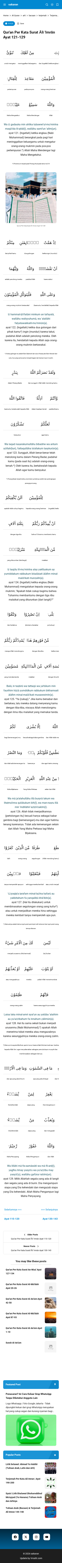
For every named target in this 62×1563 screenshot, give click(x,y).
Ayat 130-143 (50, 1218)
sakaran (13, 4)
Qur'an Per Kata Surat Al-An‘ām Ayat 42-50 (24, 1301)
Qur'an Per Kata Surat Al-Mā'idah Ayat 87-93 (22, 1315)
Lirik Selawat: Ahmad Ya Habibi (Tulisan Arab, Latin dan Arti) (22, 1466)
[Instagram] (36, 1537)
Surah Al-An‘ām (13, 1342)
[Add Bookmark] (20, 23)
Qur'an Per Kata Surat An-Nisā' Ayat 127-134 (23, 1271)
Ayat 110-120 (11, 1218)
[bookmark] (57, 4)
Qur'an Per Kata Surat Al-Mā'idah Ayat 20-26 (22, 1286)
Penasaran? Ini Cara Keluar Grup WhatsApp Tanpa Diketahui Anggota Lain (28, 1396)
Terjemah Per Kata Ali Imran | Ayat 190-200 (23, 1481)
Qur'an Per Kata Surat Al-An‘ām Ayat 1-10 (24, 1330)
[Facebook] (15, 1537)
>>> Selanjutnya (49, 1209)
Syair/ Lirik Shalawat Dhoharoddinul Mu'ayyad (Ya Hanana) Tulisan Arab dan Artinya (24, 1497)
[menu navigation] (4, 4)
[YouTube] (46, 1537)
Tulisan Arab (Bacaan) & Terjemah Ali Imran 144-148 (23, 1510)
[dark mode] (52, 4)
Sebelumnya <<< (13, 1209)
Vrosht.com (36, 1558)
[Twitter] (25, 1537)
